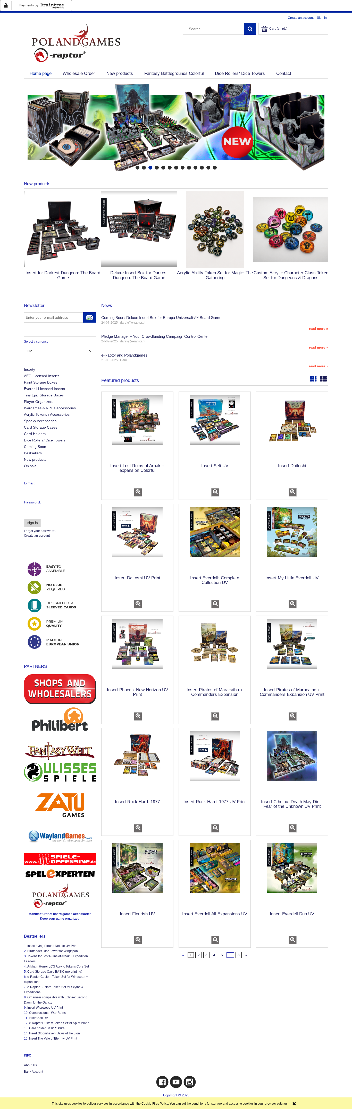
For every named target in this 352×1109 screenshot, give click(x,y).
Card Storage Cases (40, 427)
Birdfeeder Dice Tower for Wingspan (52, 951)
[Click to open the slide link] (176, 127)
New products (35, 459)
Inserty (29, 369)
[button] (138, 492)
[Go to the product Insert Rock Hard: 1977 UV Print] (214, 763)
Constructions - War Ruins (47, 1013)
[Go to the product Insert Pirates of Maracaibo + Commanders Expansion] (214, 651)
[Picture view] (313, 379)
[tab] (137, 168)
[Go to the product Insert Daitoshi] (292, 427)
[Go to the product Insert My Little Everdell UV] (292, 539)
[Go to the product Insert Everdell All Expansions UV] (214, 875)
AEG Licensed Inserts (41, 376)
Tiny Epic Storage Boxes (44, 395)
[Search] (250, 29)
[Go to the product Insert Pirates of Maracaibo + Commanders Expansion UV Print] (292, 651)
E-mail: (29, 483)
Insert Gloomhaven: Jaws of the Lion (54, 1033)
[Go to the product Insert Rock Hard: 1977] (137, 763)
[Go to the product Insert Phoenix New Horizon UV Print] (137, 651)
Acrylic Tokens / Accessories (47, 414)
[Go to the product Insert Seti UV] (214, 427)
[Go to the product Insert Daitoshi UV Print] (137, 539)
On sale (30, 466)
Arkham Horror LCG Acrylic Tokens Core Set (58, 966)
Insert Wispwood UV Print (45, 1007)
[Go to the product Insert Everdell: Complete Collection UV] (214, 539)
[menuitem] (40, 73)
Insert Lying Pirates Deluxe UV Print (52, 946)
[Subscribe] (89, 317)
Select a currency (36, 341)
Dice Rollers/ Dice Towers (44, 440)
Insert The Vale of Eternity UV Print (53, 1038)
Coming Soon (35, 447)
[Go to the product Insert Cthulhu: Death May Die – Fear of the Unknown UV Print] (292, 763)
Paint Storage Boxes (40, 382)
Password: (32, 502)
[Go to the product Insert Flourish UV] (137, 875)
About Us (30, 1065)
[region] (176, 127)
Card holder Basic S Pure (47, 1028)
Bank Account (33, 1071)
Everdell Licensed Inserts (44, 389)
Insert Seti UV (38, 1018)
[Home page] (75, 42)
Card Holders (35, 434)
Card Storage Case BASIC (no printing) (54, 971)
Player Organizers (38, 402)
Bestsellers (33, 453)
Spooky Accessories (40, 421)
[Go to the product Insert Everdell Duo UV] (292, 875)
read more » (318, 329)
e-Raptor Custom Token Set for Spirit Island (59, 1023)
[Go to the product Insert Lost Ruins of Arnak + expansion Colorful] (137, 427)
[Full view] (323, 379)
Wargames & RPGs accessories (50, 408)
